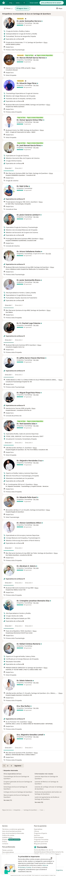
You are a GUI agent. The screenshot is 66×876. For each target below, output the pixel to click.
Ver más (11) (8, 800)
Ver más (36, 23)
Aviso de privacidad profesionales (13, 833)
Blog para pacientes (40, 844)
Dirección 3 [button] (28, 443)
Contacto (5, 844)
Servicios (37, 835)
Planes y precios (7, 850)
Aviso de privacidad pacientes (11, 831)
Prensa (4, 841)
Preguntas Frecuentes (41, 839)
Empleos (11, 839)
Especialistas (38, 829)
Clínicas (36, 831)
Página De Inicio (7, 810)
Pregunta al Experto (40, 833)
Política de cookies (8, 835)
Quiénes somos (7, 837)
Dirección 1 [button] (8, 168)
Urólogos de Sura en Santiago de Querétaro (18, 792)
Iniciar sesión (34, 3)
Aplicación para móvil (41, 841)
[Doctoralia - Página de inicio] (4, 3)
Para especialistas (8, 852)
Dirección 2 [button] (18, 168)
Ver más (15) (39, 802)
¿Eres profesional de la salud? (51, 3)
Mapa (60, 8)
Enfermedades (39, 837)
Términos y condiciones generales (13, 829)
